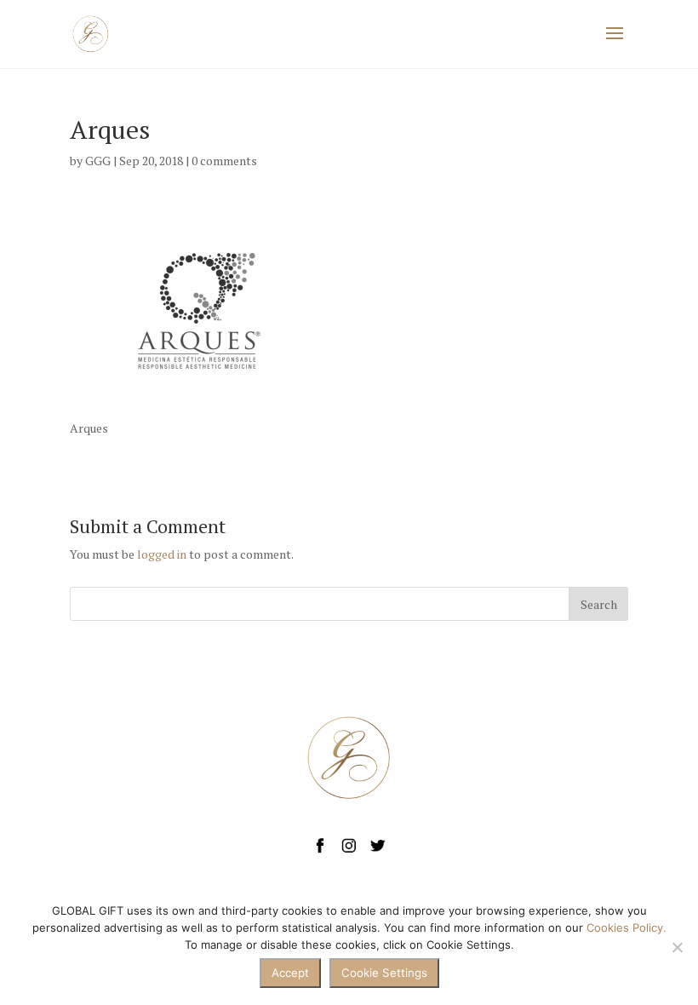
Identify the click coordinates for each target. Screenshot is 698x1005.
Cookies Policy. (626, 927)
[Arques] (197, 396)
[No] (676, 947)
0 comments (224, 160)
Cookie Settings (384, 972)
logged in (161, 554)
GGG (98, 160)
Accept (290, 972)
